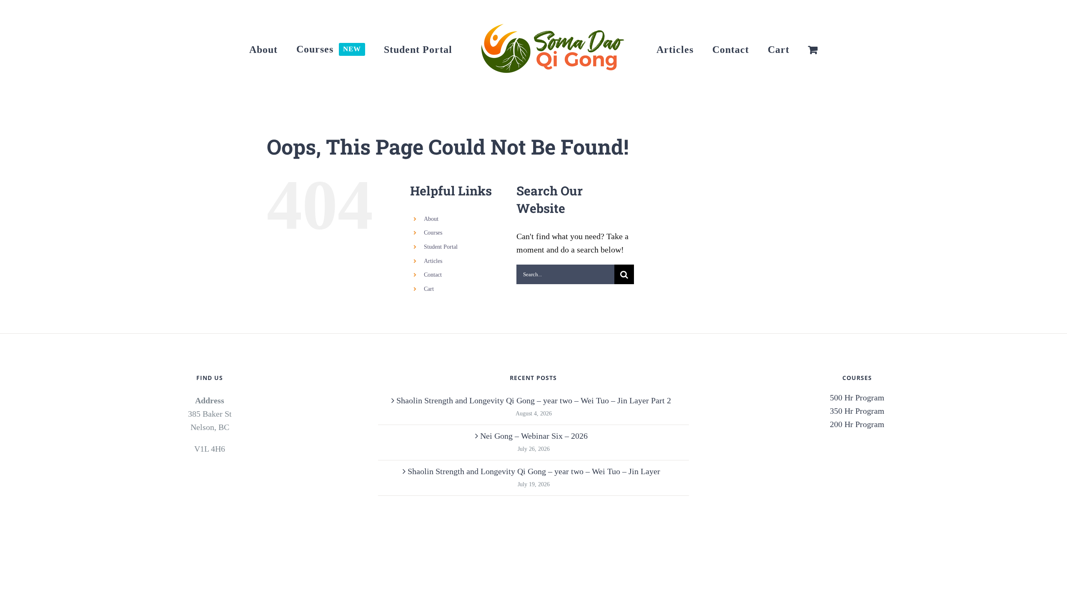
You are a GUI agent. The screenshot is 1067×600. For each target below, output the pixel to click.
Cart (429, 289)
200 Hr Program (857, 424)
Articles (433, 261)
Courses (433, 233)
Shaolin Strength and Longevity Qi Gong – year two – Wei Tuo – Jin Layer (534, 471)
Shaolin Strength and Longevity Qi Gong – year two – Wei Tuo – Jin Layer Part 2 (533, 400)
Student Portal (441, 247)
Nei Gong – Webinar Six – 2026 (534, 435)
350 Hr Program (857, 410)
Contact (433, 275)
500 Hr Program (857, 397)
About (431, 219)
